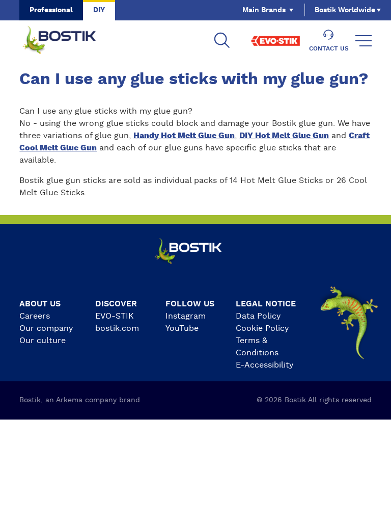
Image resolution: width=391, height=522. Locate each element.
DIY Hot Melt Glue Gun (284, 136)
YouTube (182, 328)
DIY (99, 10)
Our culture (42, 340)
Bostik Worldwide (345, 10)
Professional (51, 10)
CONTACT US (329, 48)
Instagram (185, 316)
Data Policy (258, 316)
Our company (46, 328)
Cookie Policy (262, 328)
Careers (34, 316)
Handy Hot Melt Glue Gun (184, 136)
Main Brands (264, 10)
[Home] (67, 41)
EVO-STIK (114, 316)
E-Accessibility (264, 365)
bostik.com (117, 328)
